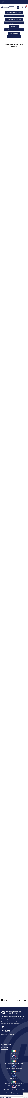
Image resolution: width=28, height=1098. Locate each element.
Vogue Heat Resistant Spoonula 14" (21, 100)
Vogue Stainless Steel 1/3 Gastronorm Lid (6, 400)
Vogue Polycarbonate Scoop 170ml (21, 400)
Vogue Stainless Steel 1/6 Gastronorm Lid (6, 236)
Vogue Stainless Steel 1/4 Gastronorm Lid (6, 367)
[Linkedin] (2, 1027)
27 (20, 1000)
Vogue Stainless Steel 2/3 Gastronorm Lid (21, 367)
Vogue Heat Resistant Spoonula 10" (6, 133)
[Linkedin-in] (3, 2)
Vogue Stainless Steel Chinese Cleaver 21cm (6, 66)
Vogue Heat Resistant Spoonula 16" (6, 100)
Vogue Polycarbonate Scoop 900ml (6, 432)
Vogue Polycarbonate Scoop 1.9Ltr (6, 467)
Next (23, 1000)
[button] (18, 7)
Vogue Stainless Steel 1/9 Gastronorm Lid (21, 168)
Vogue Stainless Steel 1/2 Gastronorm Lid (21, 536)
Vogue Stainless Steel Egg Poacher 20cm (6, 708)
